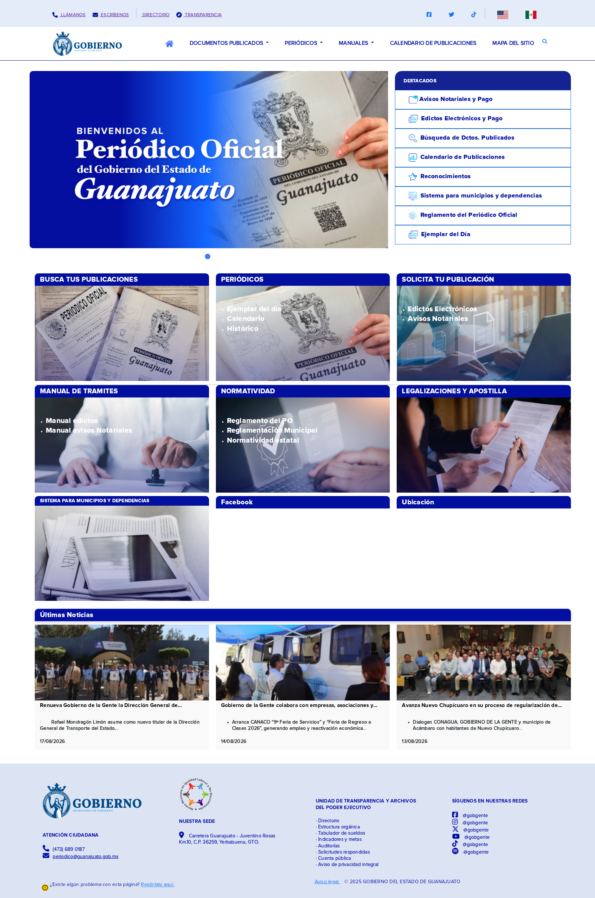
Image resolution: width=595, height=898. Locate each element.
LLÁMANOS (72, 15)
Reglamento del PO (260, 420)
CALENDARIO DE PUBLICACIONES (433, 43)
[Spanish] (531, 15)
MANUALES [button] (354, 43)
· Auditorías (328, 846)
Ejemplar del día (254, 309)
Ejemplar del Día (444, 234)
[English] (503, 15)
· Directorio (328, 820)
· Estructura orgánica (338, 827)
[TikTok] (474, 15)
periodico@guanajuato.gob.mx (85, 856)
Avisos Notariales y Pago (456, 99)
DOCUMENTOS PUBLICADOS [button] (227, 43)
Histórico (242, 328)
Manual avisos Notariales (89, 430)
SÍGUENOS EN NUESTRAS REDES (490, 801)
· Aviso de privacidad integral (347, 864)
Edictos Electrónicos (442, 309)
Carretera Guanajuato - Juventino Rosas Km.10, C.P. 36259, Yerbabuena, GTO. (227, 839)
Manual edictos (72, 420)
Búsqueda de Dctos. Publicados (466, 138)
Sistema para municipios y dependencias (480, 196)
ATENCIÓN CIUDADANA (71, 835)
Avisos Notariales (438, 318)
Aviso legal (327, 881)
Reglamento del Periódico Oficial (467, 215)
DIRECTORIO (156, 15)
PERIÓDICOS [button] (302, 43)
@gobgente (474, 815)
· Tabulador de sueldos (340, 833)
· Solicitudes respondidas (343, 852)
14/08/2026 (234, 741)
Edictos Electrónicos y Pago (461, 118)
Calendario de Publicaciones (461, 157)
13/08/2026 (414, 741)
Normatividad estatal (263, 440)
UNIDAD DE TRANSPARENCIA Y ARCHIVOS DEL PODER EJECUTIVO (366, 804)
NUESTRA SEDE (197, 821)
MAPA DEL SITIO (513, 43)
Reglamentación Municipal (272, 430)
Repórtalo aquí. (157, 884)
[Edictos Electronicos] (122, 333)
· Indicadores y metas (339, 839)
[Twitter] (451, 15)
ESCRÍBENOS (114, 15)
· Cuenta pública (333, 858)
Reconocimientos (445, 176)
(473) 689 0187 (69, 849)
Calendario (246, 318)
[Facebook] (429, 15)
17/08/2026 (52, 741)
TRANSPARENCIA (203, 15)
